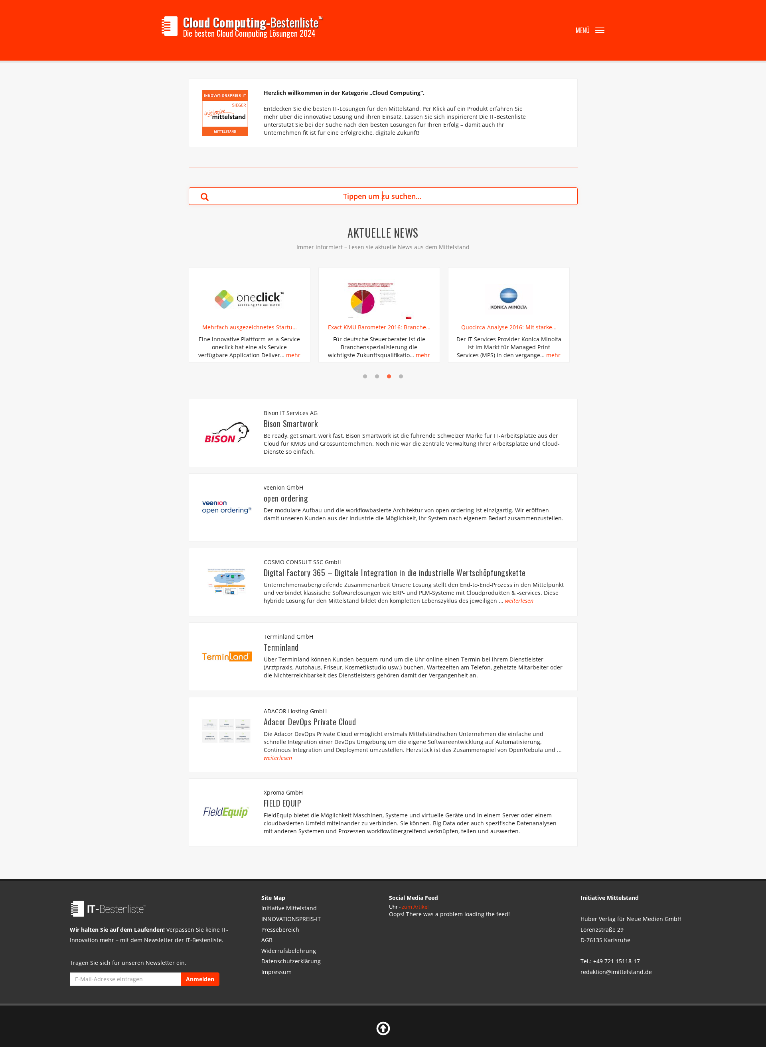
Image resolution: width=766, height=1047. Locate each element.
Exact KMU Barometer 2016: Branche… (379, 327)
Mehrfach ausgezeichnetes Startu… (249, 327)
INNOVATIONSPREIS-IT (291, 919)
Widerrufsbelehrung (288, 951)
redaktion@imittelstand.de (616, 972)
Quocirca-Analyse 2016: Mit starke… (509, 327)
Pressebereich (280, 929)
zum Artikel (415, 906)
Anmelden (200, 979)
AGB (266, 940)
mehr (293, 355)
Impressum (276, 972)
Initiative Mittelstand (289, 908)
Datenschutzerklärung (291, 961)
